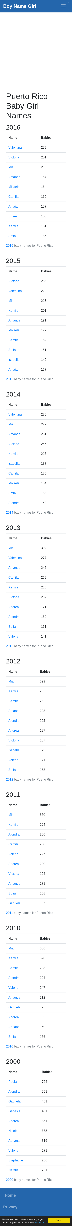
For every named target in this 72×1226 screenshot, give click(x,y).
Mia (11, 167)
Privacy (10, 1207)
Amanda (14, 177)
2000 (9, 1179)
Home (10, 1195)
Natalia (13, 1170)
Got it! (59, 1220)
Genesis (14, 1111)
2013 (9, 646)
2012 (9, 779)
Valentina (15, 147)
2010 (9, 1046)
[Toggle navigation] (63, 6)
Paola (12, 1081)
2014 (9, 512)
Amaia (13, 206)
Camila (13, 196)
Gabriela (14, 903)
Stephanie (15, 1160)
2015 (9, 379)
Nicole (13, 1131)
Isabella (14, 359)
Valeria (13, 636)
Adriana (14, 1027)
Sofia (12, 236)
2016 (9, 245)
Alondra (14, 503)
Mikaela (14, 187)
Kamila (13, 226)
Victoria (13, 157)
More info (39, 1222)
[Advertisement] (36, 50)
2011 (9, 913)
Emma (13, 216)
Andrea (13, 607)
